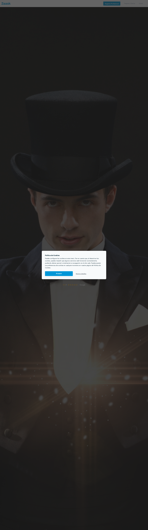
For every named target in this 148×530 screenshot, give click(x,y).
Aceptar (59, 273)
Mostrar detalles (81, 274)
